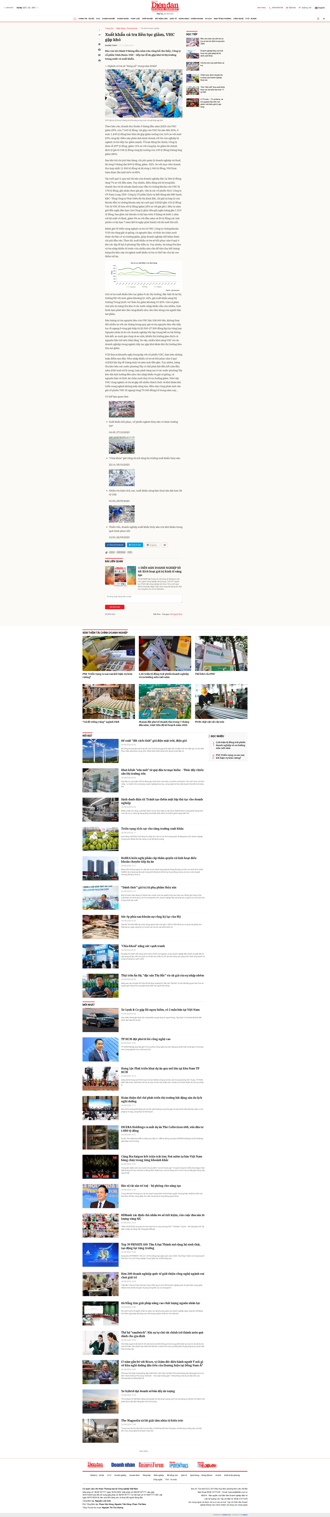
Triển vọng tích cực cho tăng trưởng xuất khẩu (152, 828)
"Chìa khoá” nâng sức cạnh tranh (143, 946)
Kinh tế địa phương (222, 19)
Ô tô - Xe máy (251, 19)
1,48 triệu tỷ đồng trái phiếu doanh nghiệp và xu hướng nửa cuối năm (164, 675)
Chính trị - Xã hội (86, 19)
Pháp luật (135, 19)
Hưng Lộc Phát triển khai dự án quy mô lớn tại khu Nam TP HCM (160, 1070)
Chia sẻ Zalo (136, 545)
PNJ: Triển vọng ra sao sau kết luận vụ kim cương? (107, 675)
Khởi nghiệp (147, 19)
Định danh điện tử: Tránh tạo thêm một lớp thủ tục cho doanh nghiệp (162, 801)
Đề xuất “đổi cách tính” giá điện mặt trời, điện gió (154, 740)
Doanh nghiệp (108, 19)
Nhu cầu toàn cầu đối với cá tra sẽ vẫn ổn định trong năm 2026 (212, 41)
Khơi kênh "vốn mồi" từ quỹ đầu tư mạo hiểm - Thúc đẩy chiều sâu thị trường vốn (162, 771)
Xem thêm (143, 1451)
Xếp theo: (157, 614)
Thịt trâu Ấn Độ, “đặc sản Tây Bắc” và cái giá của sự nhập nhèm (162, 975)
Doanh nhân (123, 19)
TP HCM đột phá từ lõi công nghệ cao (146, 1039)
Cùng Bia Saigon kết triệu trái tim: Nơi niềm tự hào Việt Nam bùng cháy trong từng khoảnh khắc (161, 1158)
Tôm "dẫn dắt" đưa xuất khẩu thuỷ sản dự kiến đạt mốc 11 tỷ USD (212, 89)
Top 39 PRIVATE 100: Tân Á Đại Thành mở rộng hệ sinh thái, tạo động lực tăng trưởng (160, 1246)
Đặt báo (292, 7)
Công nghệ (238, 19)
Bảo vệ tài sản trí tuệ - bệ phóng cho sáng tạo (151, 1185)
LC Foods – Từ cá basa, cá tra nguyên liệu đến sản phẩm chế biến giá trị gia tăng (211, 103)
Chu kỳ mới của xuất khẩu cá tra (212, 64)
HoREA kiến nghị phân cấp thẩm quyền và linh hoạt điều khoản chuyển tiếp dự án (158, 859)
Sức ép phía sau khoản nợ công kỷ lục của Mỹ (151, 916)
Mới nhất (9, 8)
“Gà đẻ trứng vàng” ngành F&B (100, 721)
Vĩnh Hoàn (121, 552)
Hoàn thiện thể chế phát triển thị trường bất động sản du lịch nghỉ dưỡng (161, 1099)
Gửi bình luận (115, 607)
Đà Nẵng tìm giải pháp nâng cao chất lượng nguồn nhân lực (160, 1303)
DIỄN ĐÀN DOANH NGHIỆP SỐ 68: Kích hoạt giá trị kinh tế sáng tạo (160, 571)
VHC (129, 552)
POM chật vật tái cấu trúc (209, 721)
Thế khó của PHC (205, 673)
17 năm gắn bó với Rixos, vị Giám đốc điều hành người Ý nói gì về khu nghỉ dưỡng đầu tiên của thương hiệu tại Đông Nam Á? (162, 1363)
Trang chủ (109, 28)
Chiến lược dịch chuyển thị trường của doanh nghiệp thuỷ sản (211, 77)
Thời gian (165, 614)
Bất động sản (161, 19)
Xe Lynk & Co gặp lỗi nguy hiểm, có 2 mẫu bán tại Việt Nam (160, 1009)
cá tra (112, 552)
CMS (226, 1515)
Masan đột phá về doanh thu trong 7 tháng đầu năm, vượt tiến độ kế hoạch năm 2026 (164, 723)
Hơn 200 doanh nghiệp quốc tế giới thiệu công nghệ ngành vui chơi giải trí (162, 1275)
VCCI (98, 19)
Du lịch (208, 19)
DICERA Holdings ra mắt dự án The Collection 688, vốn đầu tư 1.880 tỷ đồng (162, 1129)
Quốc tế (173, 19)
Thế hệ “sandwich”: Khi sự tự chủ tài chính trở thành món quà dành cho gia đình (162, 1334)
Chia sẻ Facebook (116, 545)
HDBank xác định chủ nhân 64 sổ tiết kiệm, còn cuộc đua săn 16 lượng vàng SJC (163, 1217)
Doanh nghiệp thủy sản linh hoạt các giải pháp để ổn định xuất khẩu (211, 53)
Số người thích (176, 614)
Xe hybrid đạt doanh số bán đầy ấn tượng (148, 1391)
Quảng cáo (306, 7)
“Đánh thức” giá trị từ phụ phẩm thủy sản (148, 887)
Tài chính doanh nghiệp (150, 28)
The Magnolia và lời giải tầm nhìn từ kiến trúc (152, 1420)
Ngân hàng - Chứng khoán (191, 19)
